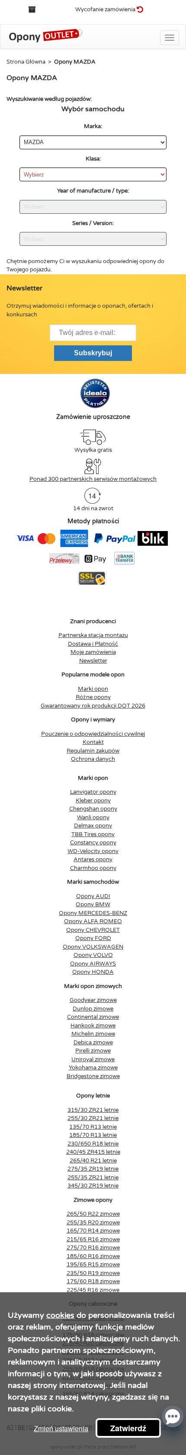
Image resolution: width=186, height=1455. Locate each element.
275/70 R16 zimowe (93, 1247)
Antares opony (93, 859)
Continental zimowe (93, 1017)
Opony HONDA (93, 972)
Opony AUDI (93, 896)
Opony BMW (93, 904)
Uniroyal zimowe (93, 1059)
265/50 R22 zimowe (93, 1213)
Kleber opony (93, 800)
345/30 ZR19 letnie (93, 1185)
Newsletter (93, 660)
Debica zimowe (93, 1042)
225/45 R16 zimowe (93, 1290)
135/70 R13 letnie (93, 1126)
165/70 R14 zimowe (93, 1230)
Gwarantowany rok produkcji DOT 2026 (93, 705)
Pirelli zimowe (93, 1050)
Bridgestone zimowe (93, 1076)
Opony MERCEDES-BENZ (93, 913)
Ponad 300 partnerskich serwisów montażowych (93, 479)
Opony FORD (93, 938)
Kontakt (93, 742)
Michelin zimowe (93, 1033)
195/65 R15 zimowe (93, 1264)
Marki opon (93, 689)
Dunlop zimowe (93, 1008)
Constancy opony (93, 842)
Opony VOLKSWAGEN (93, 946)
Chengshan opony (93, 808)
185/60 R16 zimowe (93, 1256)
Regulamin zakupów (93, 750)
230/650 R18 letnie (93, 1143)
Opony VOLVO (93, 955)
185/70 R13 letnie (93, 1135)
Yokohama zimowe (93, 1067)
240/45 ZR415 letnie (93, 1152)
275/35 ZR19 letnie (93, 1168)
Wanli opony (93, 817)
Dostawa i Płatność (93, 644)
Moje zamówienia (93, 652)
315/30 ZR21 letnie (93, 1110)
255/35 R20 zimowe (93, 1222)
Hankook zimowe (93, 1025)
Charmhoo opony (93, 868)
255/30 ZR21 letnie (93, 1118)
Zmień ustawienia (61, 1428)
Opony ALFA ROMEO (93, 921)
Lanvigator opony (93, 792)
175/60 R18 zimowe (93, 1281)
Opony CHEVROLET (93, 930)
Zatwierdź (128, 1428)
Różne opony (93, 697)
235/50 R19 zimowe (93, 1273)
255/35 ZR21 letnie (93, 1177)
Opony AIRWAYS (93, 963)
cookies (60, 1315)
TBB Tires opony (93, 834)
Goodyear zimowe (93, 1000)
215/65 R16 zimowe (93, 1239)
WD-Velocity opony (93, 851)
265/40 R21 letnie (93, 1160)
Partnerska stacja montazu (93, 635)
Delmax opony (93, 825)
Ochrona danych (93, 759)
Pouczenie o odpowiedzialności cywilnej (93, 734)
